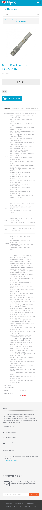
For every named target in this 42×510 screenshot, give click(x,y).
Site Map (27, 506)
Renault (14, 20)
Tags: (22, 109)
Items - (13, 9)
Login (34, 506)
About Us (9, 504)
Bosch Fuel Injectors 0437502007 (16, 22)
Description (6, 109)
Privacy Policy (19, 504)
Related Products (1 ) (32, 109)
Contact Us (17, 506)
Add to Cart (15, 98)
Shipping (8, 506)
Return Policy (31, 504)
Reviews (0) (15, 109)
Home (8, 20)
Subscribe (34, 494)
